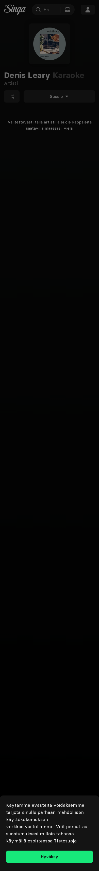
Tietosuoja (65, 841)
